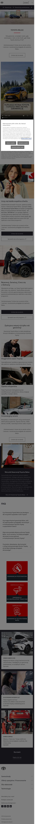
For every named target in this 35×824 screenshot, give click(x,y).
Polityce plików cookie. (26, 138)
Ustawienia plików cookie (18, 147)
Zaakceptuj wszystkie (23, 143)
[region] (17, 135)
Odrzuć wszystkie (11, 143)
